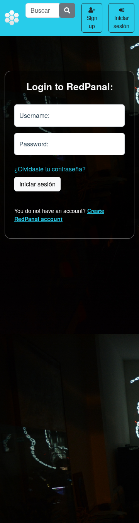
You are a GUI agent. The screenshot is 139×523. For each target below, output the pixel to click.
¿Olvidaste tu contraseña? (50, 168)
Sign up (91, 22)
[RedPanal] (12, 18)
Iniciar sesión (121, 22)
